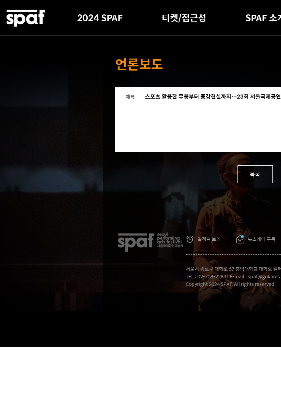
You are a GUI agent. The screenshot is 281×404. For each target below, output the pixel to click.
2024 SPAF (100, 17)
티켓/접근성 (184, 17)
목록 (255, 174)
